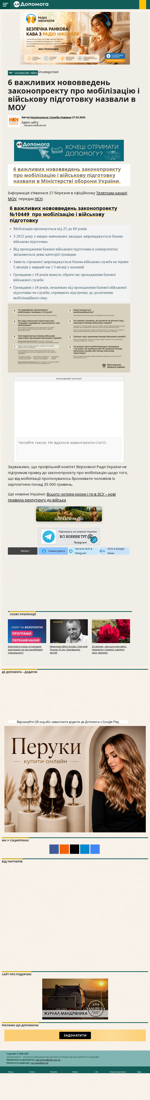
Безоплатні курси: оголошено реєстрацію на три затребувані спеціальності (25, 649)
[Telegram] (84, 849)
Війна (34, 73)
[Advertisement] (69, 409)
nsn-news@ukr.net (39, 1062)
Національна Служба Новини (50, 117)
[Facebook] (54, 849)
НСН (39, 198)
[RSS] (64, 849)
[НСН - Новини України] (69, 537)
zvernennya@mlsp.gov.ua (47, 1059)
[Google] (95, 849)
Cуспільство (22, 73)
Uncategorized (48, 72)
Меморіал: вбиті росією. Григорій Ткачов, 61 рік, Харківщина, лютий (68, 649)
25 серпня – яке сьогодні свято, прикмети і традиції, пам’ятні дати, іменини (109, 649)
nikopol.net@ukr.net (35, 125)
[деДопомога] (31, 7)
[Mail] (74, 849)
